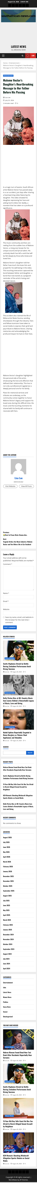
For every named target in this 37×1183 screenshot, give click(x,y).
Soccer (5, 1012)
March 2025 (7, 920)
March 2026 (7, 861)
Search (6, 747)
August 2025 (7, 895)
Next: (17, 541)
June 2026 (6, 847)
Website (6, 609)
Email (6, 601)
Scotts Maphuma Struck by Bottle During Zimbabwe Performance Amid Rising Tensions (17, 666)
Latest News (18, 46)
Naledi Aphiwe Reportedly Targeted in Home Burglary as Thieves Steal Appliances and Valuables (17, 735)
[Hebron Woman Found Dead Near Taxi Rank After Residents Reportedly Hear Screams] (18, 1039)
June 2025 (6, 905)
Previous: (15, 533)
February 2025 (8, 925)
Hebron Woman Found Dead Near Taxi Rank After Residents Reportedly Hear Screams (17, 768)
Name (6, 593)
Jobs (4, 987)
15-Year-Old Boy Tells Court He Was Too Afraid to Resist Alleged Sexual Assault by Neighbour (18, 787)
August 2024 (7, 954)
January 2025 (7, 929)
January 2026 (7, 871)
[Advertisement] (18, 33)
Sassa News (7, 1007)
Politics (5, 1002)
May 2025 (6, 910)
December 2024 (8, 934)
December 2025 (8, 876)
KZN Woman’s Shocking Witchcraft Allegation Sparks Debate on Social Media (18, 796)
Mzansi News (7, 997)
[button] (3, 55)
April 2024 (6, 968)
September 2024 (8, 949)
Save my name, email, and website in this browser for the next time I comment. (19, 620)
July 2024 (6, 959)
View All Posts (26, 486)
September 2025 (8, 891)
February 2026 (8, 866)
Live (33, 55)
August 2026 (7, 837)
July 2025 (6, 900)
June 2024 (6, 963)
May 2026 (6, 852)
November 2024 (8, 939)
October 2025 (7, 886)
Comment (7, 564)
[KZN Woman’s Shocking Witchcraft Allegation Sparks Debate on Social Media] (18, 1142)
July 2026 (6, 842)
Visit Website (10, 486)
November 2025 (8, 881)
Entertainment (8, 76)
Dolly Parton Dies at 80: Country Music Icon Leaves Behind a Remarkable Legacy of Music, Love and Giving (18, 701)
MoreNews (13, 1180)
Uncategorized (8, 1016)
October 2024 (7, 944)
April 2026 (6, 857)
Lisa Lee (7, 97)
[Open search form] (22, 56)
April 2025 (6, 915)
